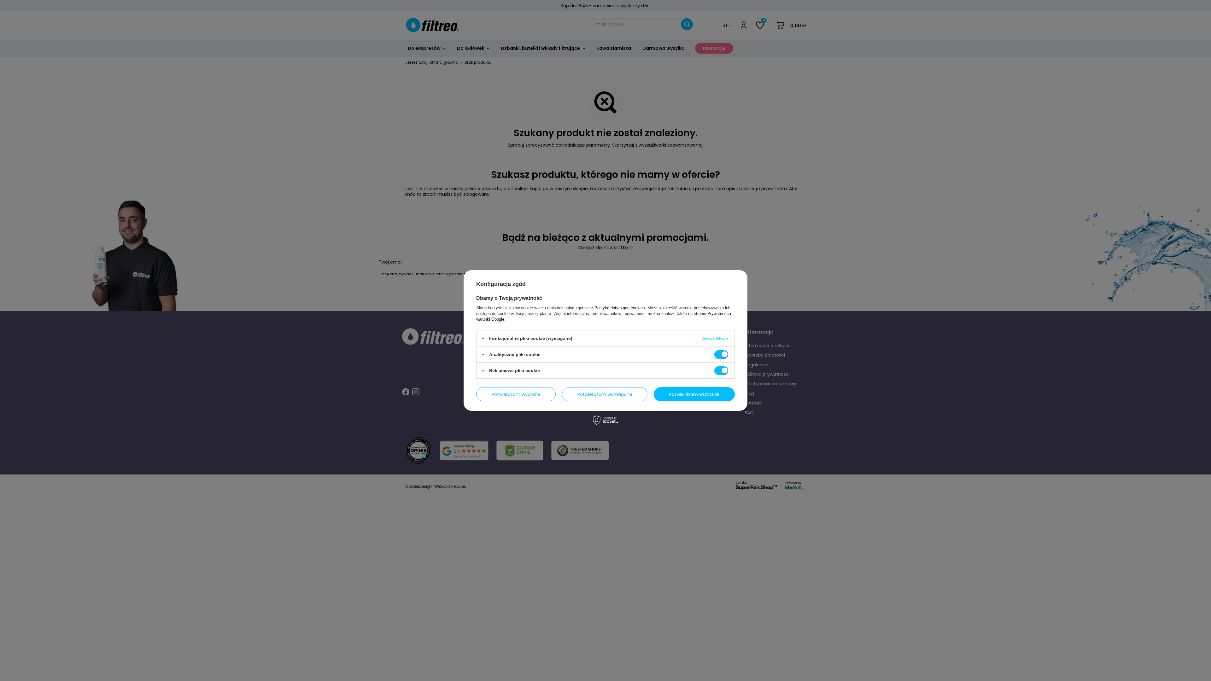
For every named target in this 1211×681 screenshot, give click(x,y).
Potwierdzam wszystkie (694, 394)
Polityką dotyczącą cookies (619, 308)
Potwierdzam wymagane (604, 394)
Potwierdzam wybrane (516, 394)
